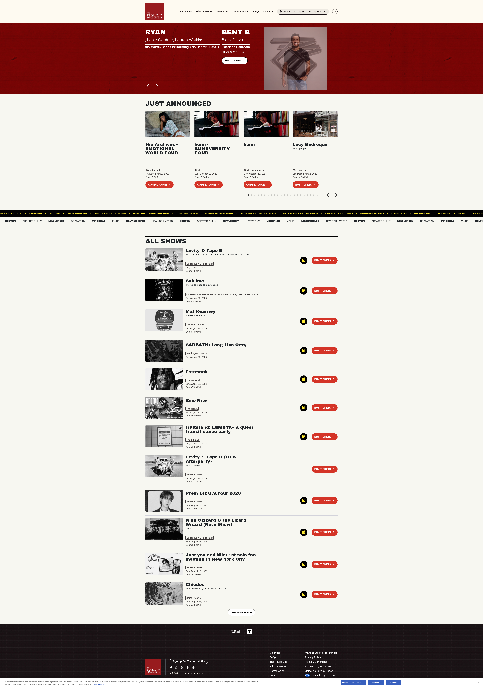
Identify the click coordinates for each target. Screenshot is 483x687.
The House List (240, 11)
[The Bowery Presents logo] (154, 11)
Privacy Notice (98, 684)
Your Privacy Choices (323, 675)
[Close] (479, 682)
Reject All (375, 682)
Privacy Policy (313, 657)
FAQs (256, 11)
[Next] (156, 86)
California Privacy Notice (319, 671)
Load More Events (241, 612)
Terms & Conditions (316, 661)
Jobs (272, 675)
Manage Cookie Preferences (353, 682)
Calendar (268, 11)
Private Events (203, 11)
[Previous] (148, 86)
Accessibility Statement (318, 666)
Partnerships (277, 671)
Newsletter (222, 11)
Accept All (393, 682)
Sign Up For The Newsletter (188, 661)
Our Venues (185, 11)
